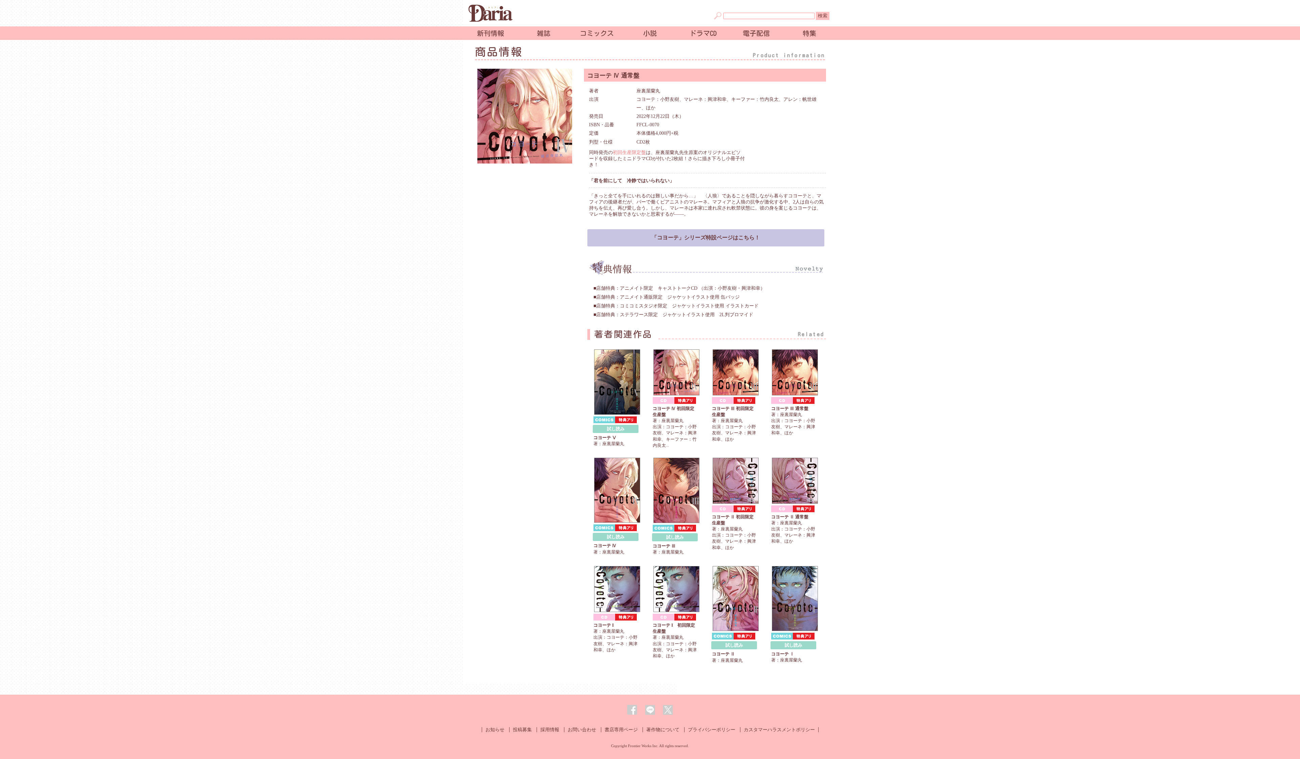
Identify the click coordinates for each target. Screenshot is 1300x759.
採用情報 (549, 729)
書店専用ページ (621, 729)
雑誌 (543, 33)
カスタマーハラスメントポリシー (779, 729)
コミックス (597, 33)
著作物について (662, 729)
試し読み (616, 428)
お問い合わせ (582, 729)
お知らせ (494, 729)
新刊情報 (490, 33)
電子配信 (756, 33)
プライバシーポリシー (711, 729)
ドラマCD (703, 33)
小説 (650, 33)
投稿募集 (522, 729)
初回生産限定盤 (629, 152)
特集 (809, 33)
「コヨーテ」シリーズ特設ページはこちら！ (706, 237)
